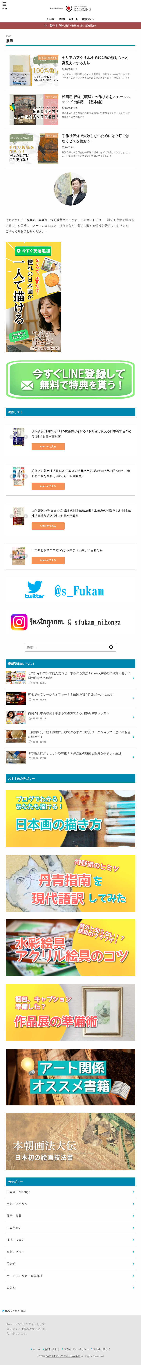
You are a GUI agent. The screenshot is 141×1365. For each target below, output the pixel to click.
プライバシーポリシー (76, 1349)
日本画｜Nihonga (18, 1191)
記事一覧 (73, 19)
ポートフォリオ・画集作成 (25, 1275)
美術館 (11, 1263)
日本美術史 (14, 1228)
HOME (8, 1311)
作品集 (62, 19)
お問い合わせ (88, 19)
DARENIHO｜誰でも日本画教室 (63, 1356)
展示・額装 (14, 1215)
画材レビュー (16, 1251)
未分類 (11, 1287)
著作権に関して (101, 1349)
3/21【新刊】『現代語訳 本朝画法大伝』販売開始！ (70, 25)
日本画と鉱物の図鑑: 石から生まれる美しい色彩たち (67, 550)
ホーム (36, 1349)
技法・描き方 (16, 1239)
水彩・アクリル (17, 1203)
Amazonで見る (48, 446)
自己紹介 (50, 19)
